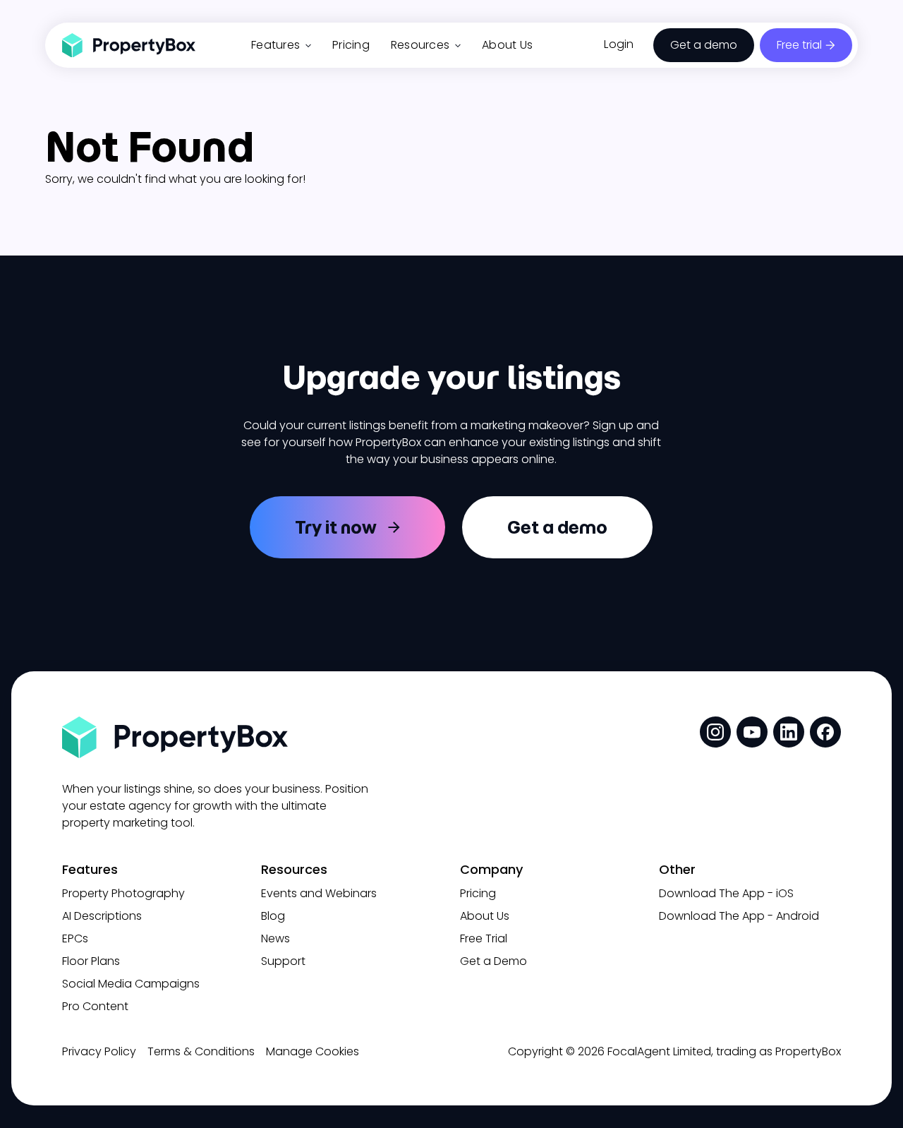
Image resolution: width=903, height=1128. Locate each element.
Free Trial (483, 938)
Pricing (351, 45)
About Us (507, 45)
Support (283, 961)
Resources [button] (420, 45)
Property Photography (123, 893)
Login (619, 44)
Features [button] (275, 45)
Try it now (336, 527)
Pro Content (95, 1006)
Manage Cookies (312, 1051)
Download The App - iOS (726, 893)
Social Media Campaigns (131, 984)
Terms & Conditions (201, 1051)
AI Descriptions (102, 916)
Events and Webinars (319, 893)
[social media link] (715, 732)
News (275, 938)
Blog (273, 916)
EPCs (75, 938)
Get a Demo (493, 961)
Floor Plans (91, 961)
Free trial (799, 45)
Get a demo (703, 45)
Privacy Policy (99, 1051)
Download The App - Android (739, 916)
